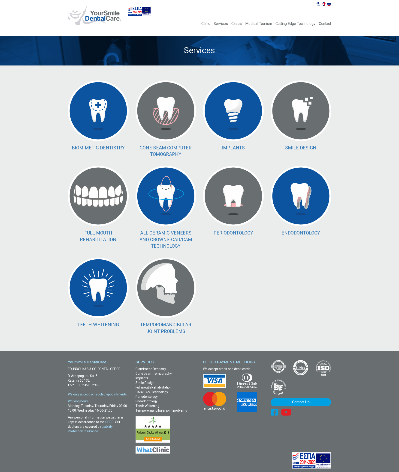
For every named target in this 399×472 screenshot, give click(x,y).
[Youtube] (286, 412)
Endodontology (146, 401)
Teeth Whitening (147, 406)
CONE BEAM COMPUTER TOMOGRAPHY (166, 151)
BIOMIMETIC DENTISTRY (98, 148)
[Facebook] (274, 412)
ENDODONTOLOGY (300, 233)
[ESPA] (139, 11)
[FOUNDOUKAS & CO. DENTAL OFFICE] (94, 15)
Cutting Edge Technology (295, 23)
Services (221, 23)
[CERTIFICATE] (278, 366)
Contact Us (301, 402)
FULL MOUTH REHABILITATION (98, 236)
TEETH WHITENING (98, 324)
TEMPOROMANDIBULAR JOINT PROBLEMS (165, 328)
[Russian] (329, 3)
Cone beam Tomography (154, 373)
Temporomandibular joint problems (161, 410)
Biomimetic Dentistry (151, 369)
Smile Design (145, 383)
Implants (142, 378)
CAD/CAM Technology (152, 392)
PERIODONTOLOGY (233, 233)
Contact (325, 23)
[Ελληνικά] (319, 3)
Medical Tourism (258, 23)
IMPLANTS (233, 148)
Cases (236, 23)
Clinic (205, 23)
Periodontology (147, 396)
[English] (324, 3)
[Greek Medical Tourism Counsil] (278, 387)
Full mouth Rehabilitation (154, 387)
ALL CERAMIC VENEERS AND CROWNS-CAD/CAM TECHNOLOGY (165, 239)
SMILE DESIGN (300, 148)
